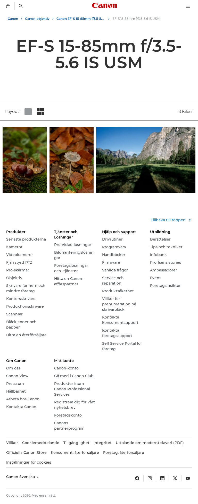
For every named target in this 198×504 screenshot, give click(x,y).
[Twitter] (175, 478)
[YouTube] (188, 478)
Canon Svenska (21, 476)
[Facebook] (137, 478)
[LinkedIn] (162, 478)
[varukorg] (8, 6)
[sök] (21, 6)
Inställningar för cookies (28, 462)
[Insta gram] (150, 478)
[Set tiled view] (28, 111)
